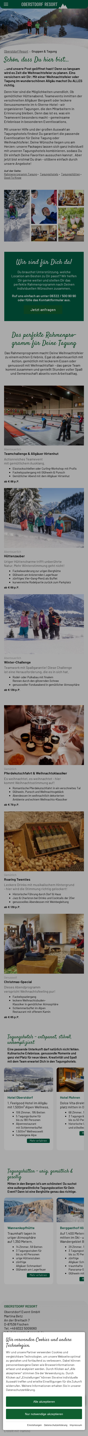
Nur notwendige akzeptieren (44, 1414)
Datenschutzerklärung (55, 1424)
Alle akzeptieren (44, 1401)
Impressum (76, 1424)
